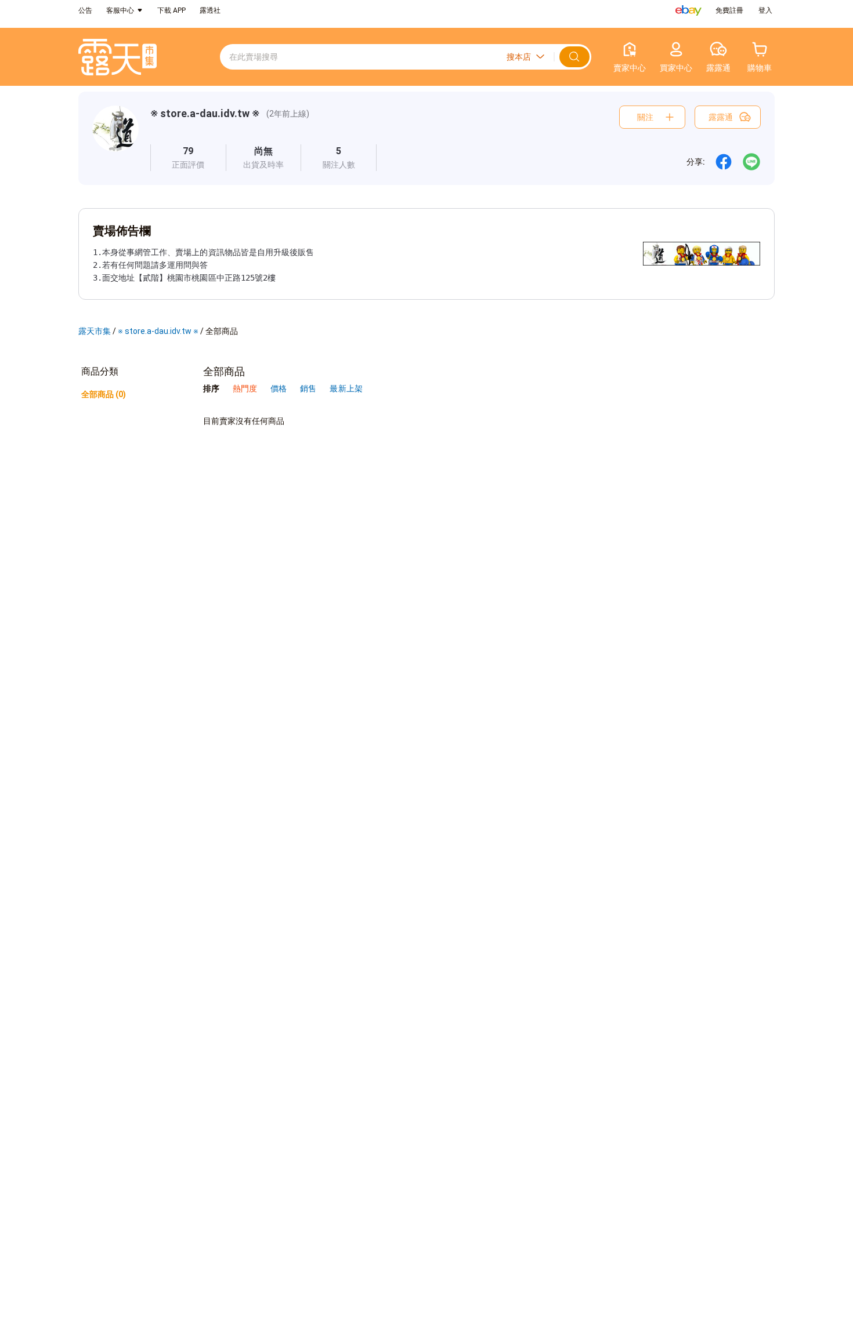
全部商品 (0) (103, 394)
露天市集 (94, 331)
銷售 (309, 388)
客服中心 (120, 10)
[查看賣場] (115, 138)
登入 (765, 10)
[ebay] (688, 10)
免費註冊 (729, 10)
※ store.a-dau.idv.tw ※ (204, 113)
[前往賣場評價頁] (188, 157)
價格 (279, 388)
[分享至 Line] (751, 161)
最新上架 (346, 388)
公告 (85, 10)
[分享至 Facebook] (723, 161)
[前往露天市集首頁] (117, 57)
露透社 (210, 10)
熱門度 (245, 388)
